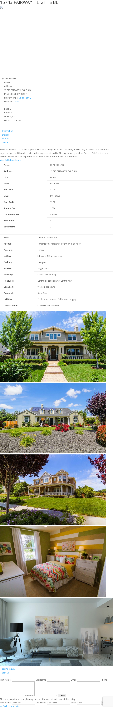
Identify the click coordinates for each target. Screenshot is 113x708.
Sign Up (5, 672)
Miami (16, 101)
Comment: (29, 695)
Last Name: (40, 679)
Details (5, 134)
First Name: (5, 679)
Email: (74, 679)
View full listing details (10, 160)
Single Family (25, 97)
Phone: (104, 679)
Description (7, 131)
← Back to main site (9, 706)
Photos (5, 138)
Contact (6, 142)
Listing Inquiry (8, 668)
